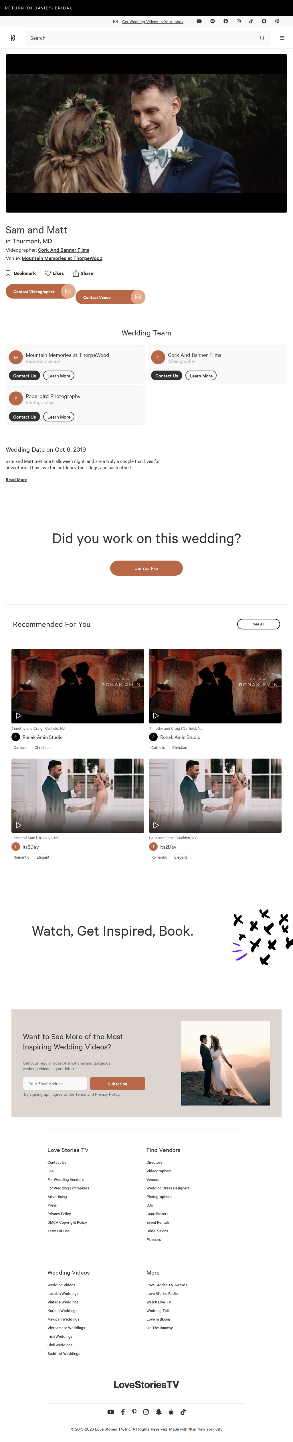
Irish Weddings (59, 1336)
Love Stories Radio (162, 1293)
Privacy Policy (107, 1094)
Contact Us (24, 375)
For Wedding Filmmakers (68, 1188)
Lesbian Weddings (62, 1293)
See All (258, 624)
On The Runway (159, 1327)
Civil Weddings (59, 1344)
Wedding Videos (61, 1284)
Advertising (57, 1196)
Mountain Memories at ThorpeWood (62, 258)
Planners (153, 1239)
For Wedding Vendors (65, 1179)
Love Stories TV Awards (166, 1284)
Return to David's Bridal (39, 8)
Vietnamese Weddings (66, 1327)
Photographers (158, 1196)
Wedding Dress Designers (167, 1188)
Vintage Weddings (62, 1302)
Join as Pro (146, 568)
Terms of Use (58, 1230)
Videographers (158, 1170)
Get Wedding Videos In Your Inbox (152, 21)
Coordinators (157, 1213)
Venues (152, 1179)
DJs (149, 1205)
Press (52, 1205)
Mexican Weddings (63, 1319)
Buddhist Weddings (63, 1353)
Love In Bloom (158, 1319)
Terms (80, 1094)
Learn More (58, 375)
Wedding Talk (158, 1310)
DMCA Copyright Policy (67, 1222)
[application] (146, 133)
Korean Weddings (62, 1310)
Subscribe (117, 1084)
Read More (16, 479)
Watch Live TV (158, 1302)
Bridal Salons (157, 1230)
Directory (154, 1162)
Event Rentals (157, 1222)
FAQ (51, 1170)
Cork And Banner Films (63, 249)
